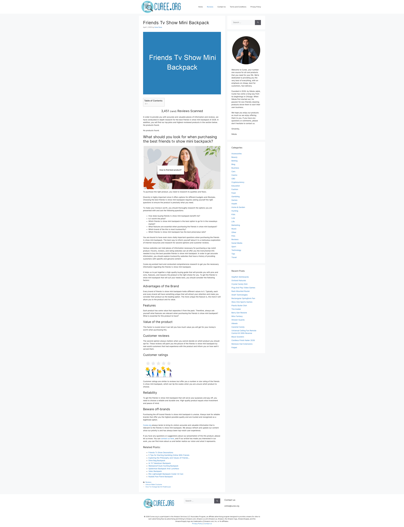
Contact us (208, 524)
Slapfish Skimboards (240, 277)
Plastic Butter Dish (239, 305)
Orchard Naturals (238, 280)
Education (235, 186)
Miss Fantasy (237, 316)
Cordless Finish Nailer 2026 (243, 340)
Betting (234, 161)
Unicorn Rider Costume (154, 484)
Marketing (235, 225)
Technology (236, 250)
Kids (233, 214)
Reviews (210, 7)
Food (233, 193)
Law (233, 218)
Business (235, 168)
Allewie (234, 323)
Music (233, 229)
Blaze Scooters (237, 337)
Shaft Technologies (239, 295)
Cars (233, 171)
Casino (234, 175)
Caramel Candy (238, 327)
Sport (233, 247)
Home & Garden (238, 207)
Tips (233, 254)
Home (200, 7)
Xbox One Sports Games (241, 302)
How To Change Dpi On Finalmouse (158, 487)
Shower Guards (238, 320)
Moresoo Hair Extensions (241, 344)
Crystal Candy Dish (239, 284)
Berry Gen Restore (239, 313)
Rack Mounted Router (240, 291)
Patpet (234, 347)
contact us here (167, 438)
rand (173, 111)
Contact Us (221, 7)
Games (234, 200)
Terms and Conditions (238, 7)
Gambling (235, 196)
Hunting (234, 211)
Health (234, 204)
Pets (233, 236)
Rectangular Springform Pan (243, 298)
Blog (233, 164)
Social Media (236, 243)
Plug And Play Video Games (243, 288)
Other (233, 232)
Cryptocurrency (237, 182)
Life (233, 222)
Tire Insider (236, 309)
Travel (234, 257)
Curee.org (147, 425)
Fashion (234, 189)
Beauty (234, 157)
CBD (233, 179)
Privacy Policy (256, 7)
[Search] (258, 22)
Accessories (236, 154)
